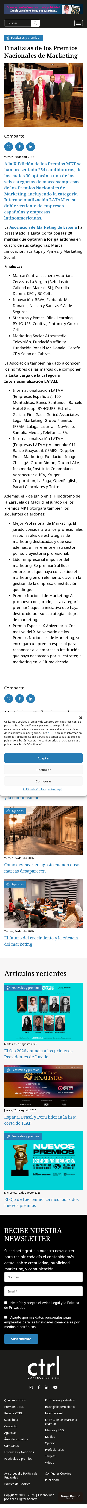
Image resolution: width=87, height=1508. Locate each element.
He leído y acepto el (41, 1305)
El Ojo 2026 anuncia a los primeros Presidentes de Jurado (38, 1054)
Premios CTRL (14, 1407)
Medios (50, 1437)
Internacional (54, 1413)
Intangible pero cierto (60, 1407)
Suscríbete (11, 1420)
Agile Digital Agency (23, 1499)
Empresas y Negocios (19, 1452)
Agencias (10, 1433)
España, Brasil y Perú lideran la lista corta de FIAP (40, 1120)
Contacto (10, 1426)
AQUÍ (51, 733)
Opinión (50, 1443)
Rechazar (44, 770)
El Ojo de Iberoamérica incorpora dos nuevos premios (41, 1202)
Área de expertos (16, 1439)
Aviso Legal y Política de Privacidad (20, 1475)
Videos (49, 1463)
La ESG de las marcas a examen (61, 1422)
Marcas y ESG (54, 1430)
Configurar (43, 781)
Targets (50, 1456)
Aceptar (44, 758)
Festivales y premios (18, 1459)
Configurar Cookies (58, 1473)
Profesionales (54, 1450)
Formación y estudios (60, 1400)
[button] (81, 717)
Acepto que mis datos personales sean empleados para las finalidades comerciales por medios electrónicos (42, 1322)
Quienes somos (15, 1400)
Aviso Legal (55, 789)
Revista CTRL (13, 1413)
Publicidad (52, 1480)
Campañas (11, 1446)
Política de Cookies (34, 789)
